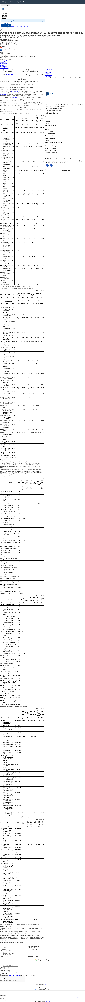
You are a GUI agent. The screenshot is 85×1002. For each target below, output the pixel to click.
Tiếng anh (4, 63)
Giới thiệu (47, 116)
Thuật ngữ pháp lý (50, 138)
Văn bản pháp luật (20, 21)
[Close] (45, 169)
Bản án (4, 21)
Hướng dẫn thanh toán (51, 152)
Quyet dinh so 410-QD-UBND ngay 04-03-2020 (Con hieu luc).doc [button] (18, 56)
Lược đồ (2, 65)
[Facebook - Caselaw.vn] (47, 165)
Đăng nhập (47, 984)
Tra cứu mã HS (30, 21)
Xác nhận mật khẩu (5, 972)
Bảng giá (47, 121)
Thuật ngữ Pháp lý (39, 21)
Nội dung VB (3, 61)
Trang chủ (2, 26)
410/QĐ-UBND (24, 26)
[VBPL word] (1, 50)
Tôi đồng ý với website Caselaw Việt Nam (18, 975)
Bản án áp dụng (4, 68)
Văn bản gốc (3, 62)
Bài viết (4, 18)
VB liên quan (3, 66)
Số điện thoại (3, 968)
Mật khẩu (2, 970)
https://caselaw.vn (68, 161)
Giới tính (2, 973)
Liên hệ (17, 2)
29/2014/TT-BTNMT (16, 97)
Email (1, 967)
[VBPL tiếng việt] (1, 47)
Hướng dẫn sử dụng (6, 2)
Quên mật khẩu (81, 997)
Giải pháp (47, 119)
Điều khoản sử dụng (50, 146)
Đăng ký (48, 1001)
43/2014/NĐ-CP (15, 91)
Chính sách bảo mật (50, 148)
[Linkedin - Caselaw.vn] (51, 165)
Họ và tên (2, 965)
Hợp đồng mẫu (10, 21)
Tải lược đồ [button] (3, 58)
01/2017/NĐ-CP (4, 94)
